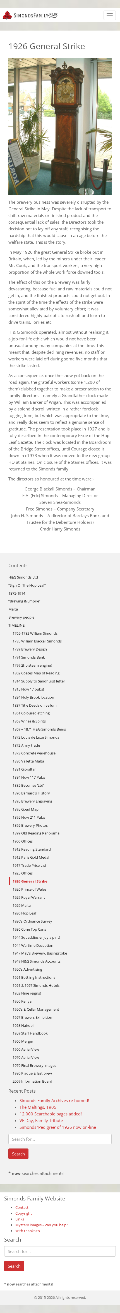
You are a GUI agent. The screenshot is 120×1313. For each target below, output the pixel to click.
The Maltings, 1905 (38, 1107)
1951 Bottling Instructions (34, 977)
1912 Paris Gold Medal (31, 857)
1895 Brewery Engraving (32, 801)
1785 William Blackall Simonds (37, 641)
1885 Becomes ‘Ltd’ (28, 785)
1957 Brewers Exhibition (32, 1017)
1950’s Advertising (27, 969)
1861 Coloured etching (31, 713)
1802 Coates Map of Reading (36, 673)
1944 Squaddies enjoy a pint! (36, 937)
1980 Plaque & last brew (32, 1073)
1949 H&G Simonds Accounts (37, 961)
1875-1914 (16, 593)
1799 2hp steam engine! (32, 665)
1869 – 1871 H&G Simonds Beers (39, 729)
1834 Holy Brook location (33, 697)
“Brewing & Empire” (24, 601)
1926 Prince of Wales (29, 889)
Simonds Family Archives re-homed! (54, 1100)
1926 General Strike (30, 881)
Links (19, 1219)
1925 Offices (23, 873)
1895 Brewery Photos (30, 825)
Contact (21, 1207)
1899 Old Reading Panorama (36, 833)
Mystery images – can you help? (41, 1224)
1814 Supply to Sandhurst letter (39, 681)
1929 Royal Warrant (29, 897)
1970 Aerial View (26, 1057)
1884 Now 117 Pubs (29, 777)
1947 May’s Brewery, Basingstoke (40, 953)
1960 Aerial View (26, 1049)
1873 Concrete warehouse (34, 753)
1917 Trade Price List (29, 865)
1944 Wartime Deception (33, 945)
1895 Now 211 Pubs (29, 817)
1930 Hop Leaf (24, 913)
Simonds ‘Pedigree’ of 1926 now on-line (58, 1127)
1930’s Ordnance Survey (32, 921)
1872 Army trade (26, 745)
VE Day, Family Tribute (41, 1120)
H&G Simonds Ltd (23, 577)
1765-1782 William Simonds (35, 633)
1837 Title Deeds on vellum (35, 705)
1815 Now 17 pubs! (28, 689)
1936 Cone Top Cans (29, 929)
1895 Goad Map (26, 809)
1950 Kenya (22, 1001)
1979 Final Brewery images (34, 1065)
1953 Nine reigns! (27, 993)
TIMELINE (16, 625)
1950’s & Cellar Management (36, 1009)
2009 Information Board (32, 1081)
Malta (13, 609)
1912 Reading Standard (32, 849)
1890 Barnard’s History (31, 793)
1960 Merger (23, 1041)
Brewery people (21, 617)
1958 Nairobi (23, 1025)
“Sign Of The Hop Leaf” (27, 585)
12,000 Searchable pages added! (51, 1114)
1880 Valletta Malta (28, 761)
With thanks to (27, 1230)
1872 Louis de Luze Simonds (36, 737)
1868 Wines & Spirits (29, 721)
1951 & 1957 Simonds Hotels (36, 985)
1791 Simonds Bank (29, 657)
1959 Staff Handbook (30, 1033)
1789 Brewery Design (30, 649)
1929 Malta (22, 905)
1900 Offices (23, 841)
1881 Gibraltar (24, 769)
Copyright (23, 1213)
